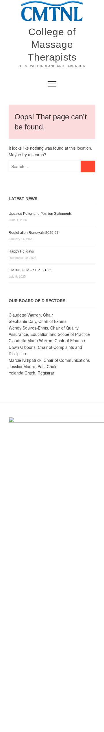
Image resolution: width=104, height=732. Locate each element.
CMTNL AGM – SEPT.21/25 (30, 270)
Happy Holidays (21, 251)
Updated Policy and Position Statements (40, 214)
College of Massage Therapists (52, 44)
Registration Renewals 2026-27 (34, 233)
